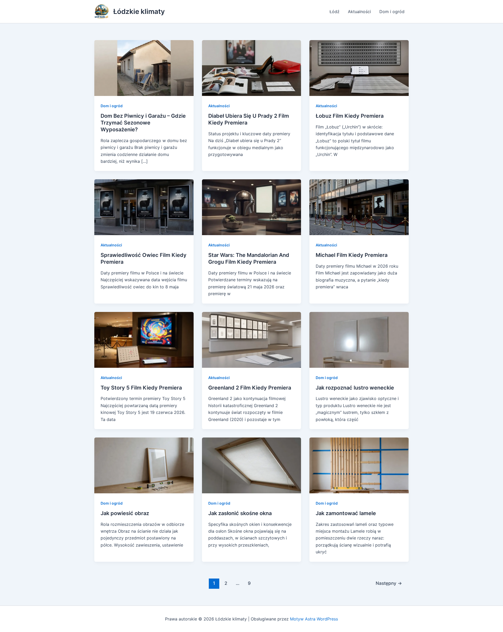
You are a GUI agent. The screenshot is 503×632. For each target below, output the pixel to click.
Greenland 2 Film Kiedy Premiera (249, 388)
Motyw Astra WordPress (314, 619)
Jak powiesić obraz (125, 513)
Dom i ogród (391, 11)
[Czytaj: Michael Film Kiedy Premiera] (359, 206)
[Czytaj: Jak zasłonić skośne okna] (251, 465)
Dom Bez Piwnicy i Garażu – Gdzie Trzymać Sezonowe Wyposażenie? (143, 123)
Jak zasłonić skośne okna (240, 513)
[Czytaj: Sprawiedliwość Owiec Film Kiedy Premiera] (144, 206)
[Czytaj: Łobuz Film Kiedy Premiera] (359, 67)
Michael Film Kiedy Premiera (351, 255)
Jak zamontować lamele (346, 513)
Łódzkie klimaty (139, 11)
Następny (389, 583)
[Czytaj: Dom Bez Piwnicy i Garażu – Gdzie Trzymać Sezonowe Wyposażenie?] (144, 67)
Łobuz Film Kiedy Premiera (350, 116)
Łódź (335, 11)
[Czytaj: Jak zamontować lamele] (359, 465)
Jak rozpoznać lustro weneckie (355, 388)
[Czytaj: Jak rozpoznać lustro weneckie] (359, 339)
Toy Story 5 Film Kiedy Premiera (141, 388)
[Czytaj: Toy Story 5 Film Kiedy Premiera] (144, 339)
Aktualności (359, 11)
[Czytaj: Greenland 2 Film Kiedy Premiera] (251, 339)
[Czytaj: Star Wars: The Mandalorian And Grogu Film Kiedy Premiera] (251, 206)
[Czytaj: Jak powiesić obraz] (144, 465)
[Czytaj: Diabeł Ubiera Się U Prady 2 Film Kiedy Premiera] (251, 67)
